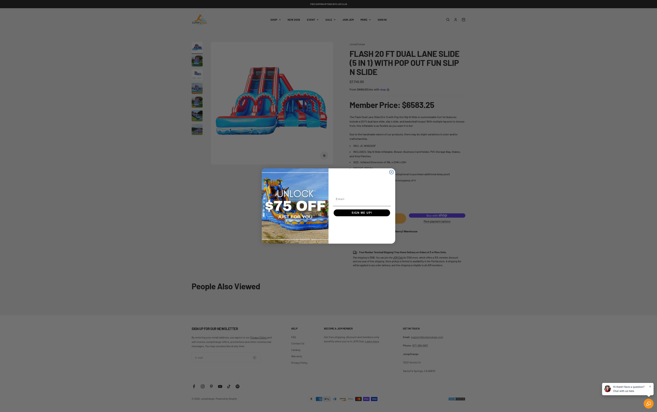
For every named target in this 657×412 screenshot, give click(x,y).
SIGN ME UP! (362, 212)
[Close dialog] (391, 172)
